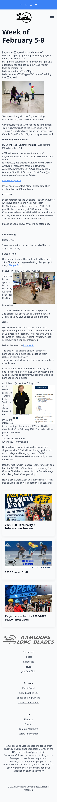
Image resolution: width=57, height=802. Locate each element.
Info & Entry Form (11, 180)
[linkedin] (33, 797)
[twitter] (26, 5)
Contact (28, 724)
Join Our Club (28, 671)
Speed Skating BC (28, 692)
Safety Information (28, 733)
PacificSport (28, 688)
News (28, 666)
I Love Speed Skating (28, 702)
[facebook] (21, 5)
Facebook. (28, 345)
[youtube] (36, 5)
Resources (28, 661)
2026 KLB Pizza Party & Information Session (20, 526)
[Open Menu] (52, 17)
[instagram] (31, 5)
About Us (28, 719)
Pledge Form (15, 265)
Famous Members (28, 728)
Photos (28, 656)
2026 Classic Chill (16, 572)
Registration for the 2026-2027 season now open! (25, 618)
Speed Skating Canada (28, 697)
